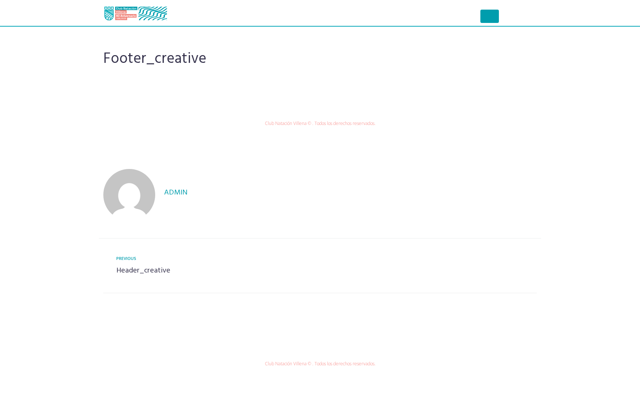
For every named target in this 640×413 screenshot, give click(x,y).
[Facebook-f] (312, 107)
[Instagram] (328, 107)
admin (175, 193)
